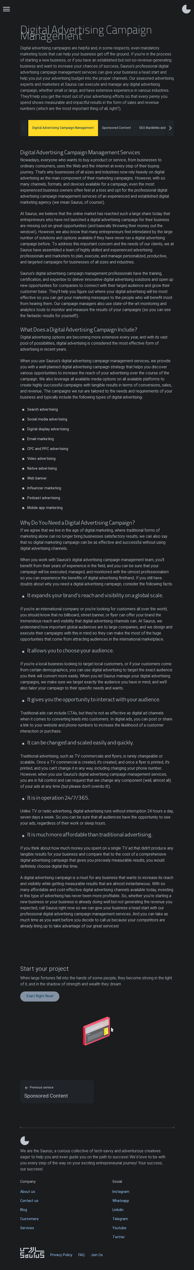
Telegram (120, 1219)
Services (27, 1228)
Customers (29, 1219)
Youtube (119, 1228)
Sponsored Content (116, 128)
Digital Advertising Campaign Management (63, 128)
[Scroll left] (23, 128)
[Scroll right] (170, 128)
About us (27, 1192)
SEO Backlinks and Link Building (161, 128)
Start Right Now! (39, 996)
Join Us (97, 1255)
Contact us (29, 1201)
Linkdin (118, 1210)
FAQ (81, 1255)
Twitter (118, 1237)
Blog (23, 1210)
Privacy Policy (61, 1255)
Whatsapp (120, 1201)
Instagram (120, 1192)
